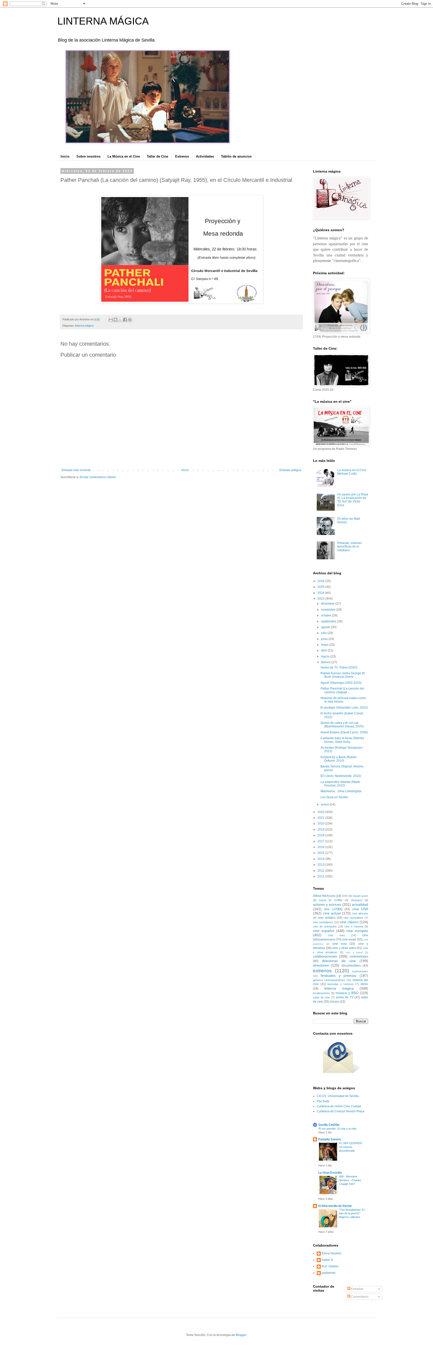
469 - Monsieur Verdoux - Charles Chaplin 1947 (350, 1180)
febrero (326, 662)
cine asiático (326, 917)
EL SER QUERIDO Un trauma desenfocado (350, 1147)
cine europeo (357, 931)
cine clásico (349, 922)
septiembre (329, 621)
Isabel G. (328, 1260)
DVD (345, 895)
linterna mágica (84, 325)
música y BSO (347, 993)
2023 (321, 598)
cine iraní (336, 935)
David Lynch (360, 895)
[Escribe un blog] (115, 319)
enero (325, 804)
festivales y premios (339, 976)
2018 (321, 835)
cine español (323, 931)
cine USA (360, 909)
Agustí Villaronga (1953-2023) (341, 683)
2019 (321, 829)
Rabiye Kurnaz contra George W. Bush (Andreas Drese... (342, 675)
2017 (321, 841)
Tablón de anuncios (236, 156)
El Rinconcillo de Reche (335, 1206)
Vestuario (356, 900)
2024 (321, 593)
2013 (321, 864)
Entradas (356, 1289)
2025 (321, 587)
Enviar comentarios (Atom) (98, 477)
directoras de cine (339, 961)
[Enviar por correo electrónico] (110, 319)
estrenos (322, 970)
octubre (326, 615)
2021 (321, 818)
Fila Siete (323, 1101)
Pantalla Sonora (329, 1139)
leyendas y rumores (341, 984)
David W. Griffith (330, 900)
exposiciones (360, 971)
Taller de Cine (157, 156)
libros (364, 984)
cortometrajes (359, 956)
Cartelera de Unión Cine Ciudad (339, 1106)
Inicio (65, 156)
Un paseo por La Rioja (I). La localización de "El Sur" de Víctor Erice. (352, 500)
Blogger (241, 1335)
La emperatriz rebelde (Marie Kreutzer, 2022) (340, 783)
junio (325, 639)
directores (321, 965)
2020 (321, 823)
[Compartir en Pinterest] (129, 319)
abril (324, 650)
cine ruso (339, 944)
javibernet (328, 1273)
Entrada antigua (290, 470)
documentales (351, 965)
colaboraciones (325, 956)
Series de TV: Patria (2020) (338, 667)
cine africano (360, 913)
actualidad (360, 904)
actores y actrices (327, 904)
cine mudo (349, 939)
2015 (321, 853)
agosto (326, 627)
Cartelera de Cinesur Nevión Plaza (340, 1111)
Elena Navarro (332, 1253)
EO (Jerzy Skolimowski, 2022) (340, 776)
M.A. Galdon (330, 1266)
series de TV (345, 997)
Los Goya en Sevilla (334, 797)
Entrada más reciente (76, 470)
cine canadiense (323, 922)
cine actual (332, 913)
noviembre (328, 609)
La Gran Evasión (330, 1172)
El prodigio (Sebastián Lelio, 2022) (344, 707)
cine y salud (354, 952)
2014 (321, 859)
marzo (325, 656)
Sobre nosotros (88, 156)
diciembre (328, 603)
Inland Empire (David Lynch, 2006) (344, 732)
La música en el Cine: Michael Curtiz (352, 471)
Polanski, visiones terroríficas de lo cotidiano (349, 546)
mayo (325, 644)
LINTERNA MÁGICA (103, 21)
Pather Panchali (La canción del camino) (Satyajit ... (342, 690)
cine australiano (353, 917)
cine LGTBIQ (333, 909)
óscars (334, 1001)
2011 (321, 876)
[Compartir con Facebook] (125, 319)
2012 (321, 870)
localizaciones (321, 993)
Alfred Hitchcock (324, 896)
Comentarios (359, 1296)
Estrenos (182, 156)
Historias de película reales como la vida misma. (343, 699)
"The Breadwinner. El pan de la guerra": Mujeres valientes (351, 1213)
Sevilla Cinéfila (328, 1125)
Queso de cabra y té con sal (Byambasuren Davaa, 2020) (342, 724)
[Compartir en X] (120, 319)
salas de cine (321, 997)
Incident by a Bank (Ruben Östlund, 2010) (338, 758)
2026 (321, 581)
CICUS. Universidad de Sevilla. (338, 1096)
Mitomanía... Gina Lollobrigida (340, 791)
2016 (321, 847)
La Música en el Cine (123, 156)
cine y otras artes (344, 948)
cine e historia (354, 926)
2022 (321, 812)
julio (324, 633)
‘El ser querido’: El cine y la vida (337, 1128)
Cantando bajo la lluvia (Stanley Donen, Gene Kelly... (342, 739)
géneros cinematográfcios (329, 980)
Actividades (205, 156)
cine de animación (325, 926)
